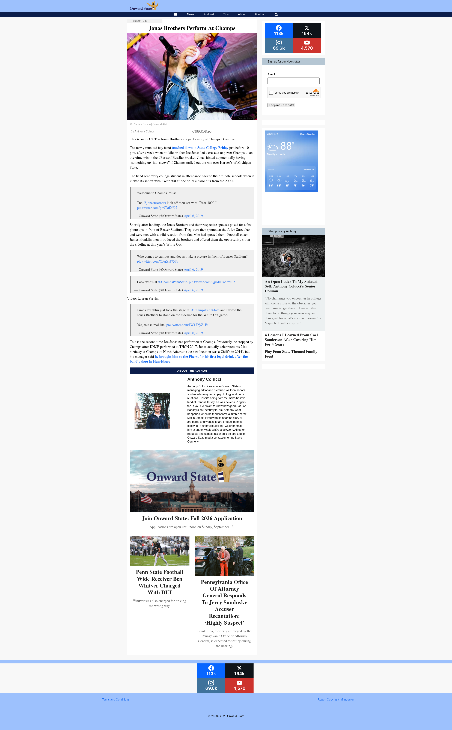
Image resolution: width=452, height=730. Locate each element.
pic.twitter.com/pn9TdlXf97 (157, 207)
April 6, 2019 (193, 215)
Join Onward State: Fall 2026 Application (192, 518)
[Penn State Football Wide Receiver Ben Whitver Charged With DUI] (159, 564)
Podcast (209, 14)
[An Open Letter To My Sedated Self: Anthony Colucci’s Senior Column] (293, 277)
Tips (226, 14)
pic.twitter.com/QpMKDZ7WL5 (212, 281)
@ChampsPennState (172, 281)
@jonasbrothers (154, 202)
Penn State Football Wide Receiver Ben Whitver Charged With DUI (159, 582)
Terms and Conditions (115, 699)
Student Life (139, 20)
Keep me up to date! (281, 105)
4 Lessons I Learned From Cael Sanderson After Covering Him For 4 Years (291, 339)
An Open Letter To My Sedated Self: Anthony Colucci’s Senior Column (291, 286)
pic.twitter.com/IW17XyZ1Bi (187, 324)
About (241, 14)
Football (260, 14)
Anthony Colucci (145, 131)
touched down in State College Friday (200, 147)
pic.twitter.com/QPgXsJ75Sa (157, 261)
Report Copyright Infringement (336, 699)
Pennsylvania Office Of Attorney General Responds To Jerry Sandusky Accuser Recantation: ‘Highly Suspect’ (224, 602)
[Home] (144, 9)
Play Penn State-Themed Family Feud (291, 353)
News (190, 14)
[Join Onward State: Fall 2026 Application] (192, 511)
